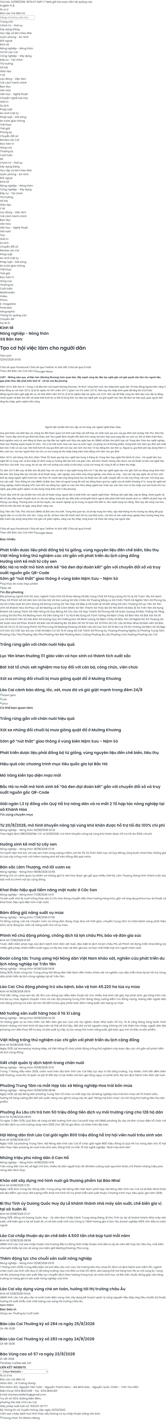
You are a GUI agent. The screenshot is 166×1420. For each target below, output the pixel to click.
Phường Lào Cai (147, 634)
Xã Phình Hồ (15, 600)
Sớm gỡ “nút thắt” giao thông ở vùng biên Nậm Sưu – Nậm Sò (59, 578)
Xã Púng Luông (113, 596)
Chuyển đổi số (9, 136)
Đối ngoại (6, 41)
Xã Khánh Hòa (15, 608)
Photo (4, 300)
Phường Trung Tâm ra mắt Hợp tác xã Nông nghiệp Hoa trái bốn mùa (66, 1085)
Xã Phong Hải (106, 611)
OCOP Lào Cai (9, 52)
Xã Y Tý (64, 615)
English (4, 5)
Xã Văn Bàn (31, 619)
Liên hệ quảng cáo (80, 2)
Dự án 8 (5, 323)
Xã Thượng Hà (154, 619)
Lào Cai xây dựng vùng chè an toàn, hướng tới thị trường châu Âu (62, 1289)
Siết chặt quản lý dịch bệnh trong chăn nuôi (42, 1062)
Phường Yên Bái (54, 634)
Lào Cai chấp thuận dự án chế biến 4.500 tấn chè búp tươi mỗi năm (65, 1235)
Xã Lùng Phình (28, 627)
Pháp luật (6, 109)
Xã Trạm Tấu (142, 596)
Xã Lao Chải (33, 630)
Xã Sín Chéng (133, 627)
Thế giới (5, 128)
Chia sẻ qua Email (79, 367)
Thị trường (6, 63)
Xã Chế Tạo (18, 630)
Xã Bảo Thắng (145, 611)
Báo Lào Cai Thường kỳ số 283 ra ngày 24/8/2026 (47, 1339)
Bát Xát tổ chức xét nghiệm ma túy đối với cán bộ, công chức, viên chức (69, 667)
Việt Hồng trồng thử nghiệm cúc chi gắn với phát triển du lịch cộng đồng (69, 555)
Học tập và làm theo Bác (16, 33)
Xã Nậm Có (48, 630)
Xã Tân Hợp (68, 604)
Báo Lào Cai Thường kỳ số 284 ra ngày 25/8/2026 (47, 1323)
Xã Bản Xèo (132, 615)
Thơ (2, 235)
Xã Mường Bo (59, 623)
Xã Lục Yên (145, 604)
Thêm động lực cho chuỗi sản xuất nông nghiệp (46, 1258)
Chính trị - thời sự (11, 25)
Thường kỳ (6, 151)
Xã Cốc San (71, 611)
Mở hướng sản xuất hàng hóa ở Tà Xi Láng (40, 1013)
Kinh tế (4, 44)
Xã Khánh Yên (14, 619)
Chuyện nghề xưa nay (14, 98)
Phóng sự (6, 132)
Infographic (7, 311)
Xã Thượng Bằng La (99, 600)
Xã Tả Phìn (101, 623)
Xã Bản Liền (147, 623)
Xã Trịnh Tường (97, 615)
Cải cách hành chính (13, 82)
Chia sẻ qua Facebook (14, 367)
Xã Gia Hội (45, 600)
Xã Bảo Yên (121, 619)
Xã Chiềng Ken (67, 619)
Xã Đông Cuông (50, 604)
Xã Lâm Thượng (128, 604)
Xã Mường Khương (66, 627)
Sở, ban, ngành (39, 596)
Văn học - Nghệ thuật (14, 94)
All (1, 159)
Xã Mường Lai (48, 608)
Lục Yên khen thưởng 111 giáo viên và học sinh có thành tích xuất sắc (65, 655)
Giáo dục (5, 71)
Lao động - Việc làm (13, 79)
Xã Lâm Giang (31, 604)
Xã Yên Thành (84, 608)
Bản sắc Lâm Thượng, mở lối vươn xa (35, 867)
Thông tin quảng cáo (13, 315)
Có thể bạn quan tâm (16, 708)
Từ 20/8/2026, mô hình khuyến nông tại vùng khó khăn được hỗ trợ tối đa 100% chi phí (82, 825)
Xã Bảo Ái (130, 608)
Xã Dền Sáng (51, 615)
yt (4, 9)
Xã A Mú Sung (78, 615)
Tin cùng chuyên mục (16, 815)
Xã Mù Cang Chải (92, 596)
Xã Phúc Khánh (27, 623)
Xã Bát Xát (147, 615)
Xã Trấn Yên (145, 608)
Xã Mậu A (82, 604)
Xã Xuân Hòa (8, 623)
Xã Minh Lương (86, 619)
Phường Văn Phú (33, 634)
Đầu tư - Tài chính (11, 60)
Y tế (2, 75)
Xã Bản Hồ (75, 623)
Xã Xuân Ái (95, 604)
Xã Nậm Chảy (105, 619)
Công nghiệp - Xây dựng (16, 56)
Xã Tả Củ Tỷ (11, 627)
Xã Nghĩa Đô (137, 619)
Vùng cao (6, 147)
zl (7, 9)
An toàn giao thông (12, 121)
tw (10, 1375)
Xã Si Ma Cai (116, 627)
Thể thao (5, 125)
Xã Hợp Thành (88, 611)
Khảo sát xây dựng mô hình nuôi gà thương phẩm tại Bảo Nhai (60, 1180)
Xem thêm (7, 1305)
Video (3, 296)
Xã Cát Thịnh (82, 630)
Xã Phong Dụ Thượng (104, 630)
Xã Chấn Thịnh (121, 600)
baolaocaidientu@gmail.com (27, 1394)
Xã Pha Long (46, 627)
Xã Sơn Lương (61, 600)
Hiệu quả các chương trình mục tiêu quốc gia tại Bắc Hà (54, 764)
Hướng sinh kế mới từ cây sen (28, 561)
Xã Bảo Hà (43, 623)
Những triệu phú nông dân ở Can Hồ (34, 1157)
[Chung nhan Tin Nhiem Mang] (20, 1417)
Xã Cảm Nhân (66, 608)
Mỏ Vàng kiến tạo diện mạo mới (30, 775)
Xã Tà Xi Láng (65, 630)
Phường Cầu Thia (11, 634)
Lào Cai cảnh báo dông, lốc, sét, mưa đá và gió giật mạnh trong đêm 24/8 (71, 689)
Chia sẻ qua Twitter (41, 367)
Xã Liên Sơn (30, 600)
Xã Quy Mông (55, 611)
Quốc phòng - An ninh (14, 37)
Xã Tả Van (88, 623)
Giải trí (4, 102)
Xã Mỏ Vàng (110, 604)
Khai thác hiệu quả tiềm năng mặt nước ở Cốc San (48, 890)
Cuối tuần (6, 155)
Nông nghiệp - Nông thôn (16, 48)
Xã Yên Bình (116, 608)
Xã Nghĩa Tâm (140, 600)
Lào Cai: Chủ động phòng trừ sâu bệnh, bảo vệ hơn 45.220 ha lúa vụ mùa (70, 986)
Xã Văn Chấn (78, 600)
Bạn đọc (5, 86)
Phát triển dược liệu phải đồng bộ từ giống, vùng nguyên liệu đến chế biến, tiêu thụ (79, 550)
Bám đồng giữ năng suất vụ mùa (32, 912)
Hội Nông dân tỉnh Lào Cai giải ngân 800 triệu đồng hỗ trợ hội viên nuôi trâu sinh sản (81, 1135)
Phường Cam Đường (124, 634)
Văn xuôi (5, 231)
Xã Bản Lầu (85, 627)
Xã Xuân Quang (125, 611)
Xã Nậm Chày (116, 615)
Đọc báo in (7, 143)
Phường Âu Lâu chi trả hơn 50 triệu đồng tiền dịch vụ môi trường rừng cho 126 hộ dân (81, 1112)
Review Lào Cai (9, 140)
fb (1, 9)
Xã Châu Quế (13, 604)
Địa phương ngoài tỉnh (15, 596)
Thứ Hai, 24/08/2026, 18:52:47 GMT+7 (23, 2)
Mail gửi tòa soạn (57, 2)
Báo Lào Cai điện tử (12, 13)
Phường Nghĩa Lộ (129, 630)
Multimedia (7, 292)
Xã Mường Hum (33, 615)
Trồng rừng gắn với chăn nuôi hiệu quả (37, 644)
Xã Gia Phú (16, 615)
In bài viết (61, 367)
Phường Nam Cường (78, 634)
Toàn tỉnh (55, 596)
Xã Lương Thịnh (19, 611)
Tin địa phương (11, 592)
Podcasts (6, 307)
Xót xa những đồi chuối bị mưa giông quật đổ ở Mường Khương (60, 678)
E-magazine (8, 304)
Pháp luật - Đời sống (13, 117)
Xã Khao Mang (71, 596)
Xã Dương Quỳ (48, 619)
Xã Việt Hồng (37, 611)
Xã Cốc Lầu (115, 623)
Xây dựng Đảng (10, 29)
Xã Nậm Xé (149, 627)
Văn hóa (5, 90)
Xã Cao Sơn (100, 627)
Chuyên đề (7, 319)
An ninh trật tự (9, 113)
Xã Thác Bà (101, 608)
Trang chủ (6, 21)
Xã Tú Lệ (128, 596)
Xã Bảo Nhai (131, 623)
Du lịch (4, 105)
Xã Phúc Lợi (32, 608)
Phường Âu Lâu (101, 634)
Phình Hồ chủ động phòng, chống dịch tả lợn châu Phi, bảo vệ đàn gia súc (70, 935)
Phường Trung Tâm (152, 630)
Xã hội (4, 67)
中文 (12, 5)
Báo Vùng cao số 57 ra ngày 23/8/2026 (37, 1354)
